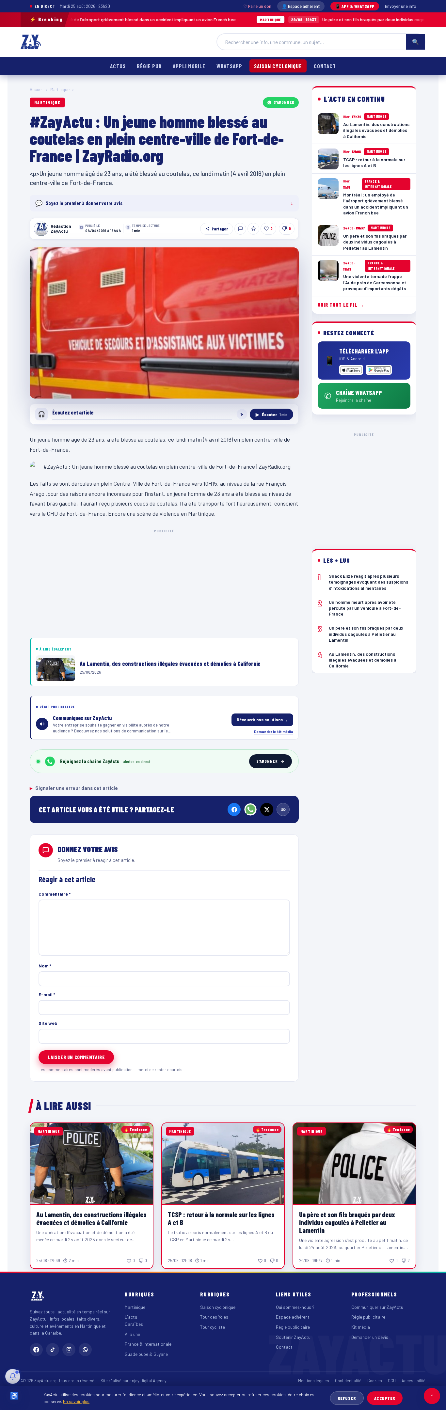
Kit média (360, 1327)
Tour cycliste (212, 1327)
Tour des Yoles (214, 1317)
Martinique (60, 89)
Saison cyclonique (278, 66)
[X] (266, 809)
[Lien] (283, 809)
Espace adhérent (293, 1317)
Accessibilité (413, 1380)
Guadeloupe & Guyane (146, 1354)
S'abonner (284, 102)
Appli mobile (189, 66)
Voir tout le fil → (341, 305)
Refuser (347, 1398)
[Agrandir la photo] (164, 323)
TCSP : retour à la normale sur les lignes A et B (221, 1218)
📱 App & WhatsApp (354, 6)
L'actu (131, 1317)
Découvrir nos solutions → (262, 719)
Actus (118, 66)
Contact (325, 66)
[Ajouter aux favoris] (253, 229)
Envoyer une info (400, 6)
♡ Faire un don (257, 6)
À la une (132, 1334)
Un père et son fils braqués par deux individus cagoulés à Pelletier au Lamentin (328, 19)
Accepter (384, 1398)
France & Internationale (148, 1344)
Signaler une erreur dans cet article (74, 788)
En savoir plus (76, 1401)
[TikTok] (52, 1349)
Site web (48, 1023)
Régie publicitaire (293, 1327)
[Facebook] (234, 809)
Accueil (36, 89)
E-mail (47, 994)
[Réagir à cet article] (240, 229)
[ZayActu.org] (31, 42)
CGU (392, 1380)
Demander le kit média (273, 731)
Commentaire (55, 894)
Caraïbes (134, 1324)
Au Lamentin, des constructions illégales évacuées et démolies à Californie (91, 1218)
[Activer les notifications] (12, 1376)
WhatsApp (229, 66)
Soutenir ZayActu (293, 1337)
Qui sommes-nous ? (295, 1307)
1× (242, 414)
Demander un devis (369, 1337)
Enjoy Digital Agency (148, 1380)
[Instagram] (68, 1349)
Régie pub (149, 66)
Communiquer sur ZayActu (377, 1307)
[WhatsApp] (250, 809)
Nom (45, 965)
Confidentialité (348, 1380)
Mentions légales (313, 1380)
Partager (220, 228)
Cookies (374, 1380)
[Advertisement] (164, 582)
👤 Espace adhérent (301, 6)
